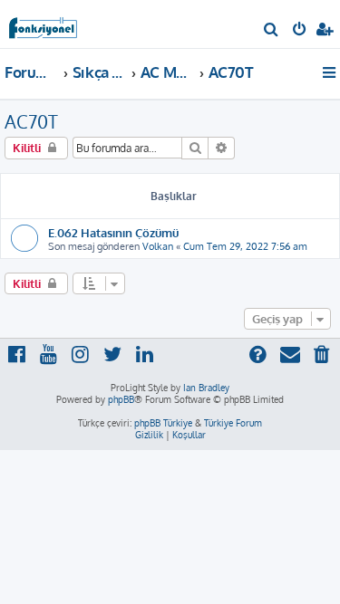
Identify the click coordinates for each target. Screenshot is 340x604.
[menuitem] (271, 31)
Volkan (157, 246)
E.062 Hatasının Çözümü (113, 232)
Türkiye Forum (233, 422)
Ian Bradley (206, 387)
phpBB (121, 399)
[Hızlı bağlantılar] (330, 72)
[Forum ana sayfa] (43, 23)
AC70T (31, 121)
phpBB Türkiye (163, 422)
